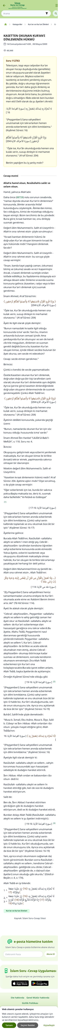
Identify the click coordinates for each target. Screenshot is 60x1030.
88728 (20, 197)
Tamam (9, 1025)
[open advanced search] (47, 13)
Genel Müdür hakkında (38, 997)
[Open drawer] (57, 5)
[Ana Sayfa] (5, 24)
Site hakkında (17, 997)
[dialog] (29, 1018)
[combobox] (24, 13)
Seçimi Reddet (28, 1025)
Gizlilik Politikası (30, 1003)
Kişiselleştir (49, 1025)
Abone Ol (51, 954)
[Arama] (56, 13)
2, (5, 897)
